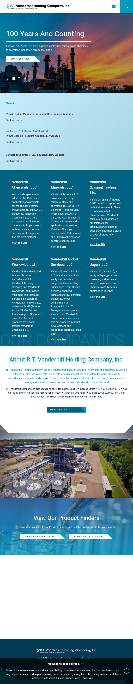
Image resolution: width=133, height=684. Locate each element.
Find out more (14, 120)
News (10, 103)
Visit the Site (20, 242)
